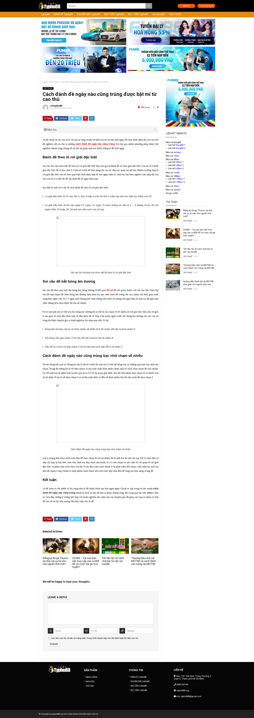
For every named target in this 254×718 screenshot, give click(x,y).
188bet (150, 492)
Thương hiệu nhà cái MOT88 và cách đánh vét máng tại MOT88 (143, 561)
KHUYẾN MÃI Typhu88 (88, 14)
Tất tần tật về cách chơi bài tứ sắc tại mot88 (113, 561)
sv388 (175, 193)
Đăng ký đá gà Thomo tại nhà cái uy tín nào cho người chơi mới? (55, 561)
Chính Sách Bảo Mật (81, 714)
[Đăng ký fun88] (190, 102)
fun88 (176, 172)
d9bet (179, 162)
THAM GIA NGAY (206, 6)
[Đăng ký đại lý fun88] (82, 32)
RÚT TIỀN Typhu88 (138, 14)
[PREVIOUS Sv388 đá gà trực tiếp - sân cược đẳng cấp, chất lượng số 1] (3, 710)
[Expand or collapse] (155, 130)
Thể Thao (90, 685)
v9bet (176, 186)
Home (45, 82)
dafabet (177, 152)
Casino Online (91, 677)
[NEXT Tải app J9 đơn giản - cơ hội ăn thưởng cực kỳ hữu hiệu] (251, 710)
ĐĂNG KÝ (186, 6)
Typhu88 (45, 14)
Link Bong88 (158, 14)
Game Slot (90, 681)
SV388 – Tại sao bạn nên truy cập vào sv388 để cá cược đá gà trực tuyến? (85, 562)
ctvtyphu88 (56, 105)
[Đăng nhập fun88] (171, 60)
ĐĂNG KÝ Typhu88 (63, 14)
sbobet (177, 189)
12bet (176, 156)
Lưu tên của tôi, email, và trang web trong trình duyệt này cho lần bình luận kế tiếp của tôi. (94, 638)
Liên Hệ (95, 714)
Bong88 (180, 145)
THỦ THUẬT (175, 14)
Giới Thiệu (68, 714)
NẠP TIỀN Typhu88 (114, 14)
